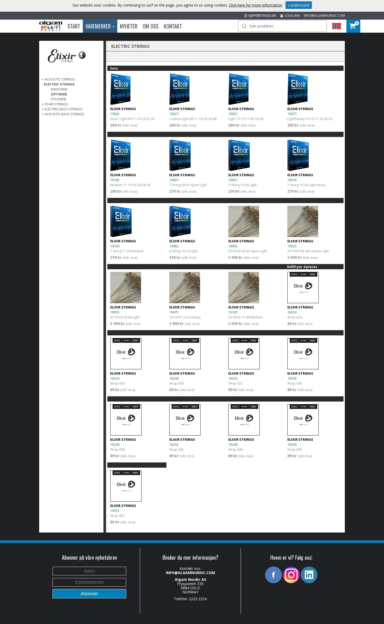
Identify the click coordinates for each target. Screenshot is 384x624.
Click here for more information (255, 5)
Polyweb (58, 99)
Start (73, 26)
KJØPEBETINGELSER (261, 15)
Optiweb (59, 94)
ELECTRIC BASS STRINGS (64, 109)
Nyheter (128, 26)
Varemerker (98, 26)
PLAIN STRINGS (56, 104)
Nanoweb (59, 89)
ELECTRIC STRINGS (59, 84)
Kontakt (173, 26)
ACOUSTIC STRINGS (60, 79)
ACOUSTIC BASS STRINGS (64, 114)
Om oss (151, 26)
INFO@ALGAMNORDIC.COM (324, 15)
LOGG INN (291, 15)
